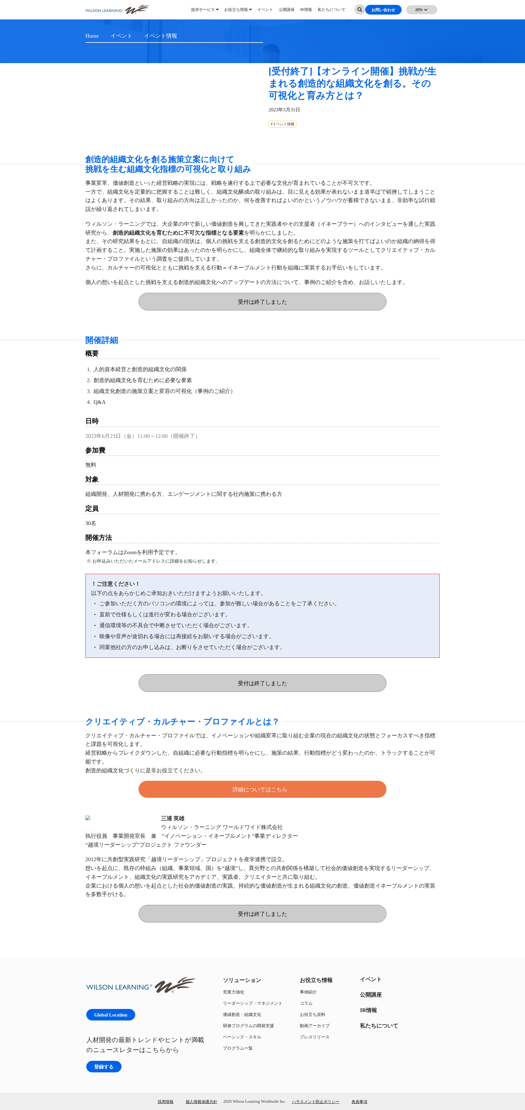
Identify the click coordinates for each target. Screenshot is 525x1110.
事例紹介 (308, 992)
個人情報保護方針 (201, 1101)
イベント (265, 12)
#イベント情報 (282, 124)
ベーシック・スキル (242, 1037)
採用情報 (165, 1101)
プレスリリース (315, 1037)
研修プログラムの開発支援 (248, 1025)
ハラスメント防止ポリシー (315, 1101)
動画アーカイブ (315, 1025)
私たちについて (331, 12)
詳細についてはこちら (260, 789)
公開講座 (287, 12)
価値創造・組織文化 (242, 1014)
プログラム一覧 (238, 1048)
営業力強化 (233, 992)
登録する (104, 1066)
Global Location (110, 1014)
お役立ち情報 (236, 12)
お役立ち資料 (312, 1014)
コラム (306, 1003)
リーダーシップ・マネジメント (253, 1003)
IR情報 (306, 12)
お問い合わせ (383, 12)
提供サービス (203, 12)
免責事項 (359, 1101)
